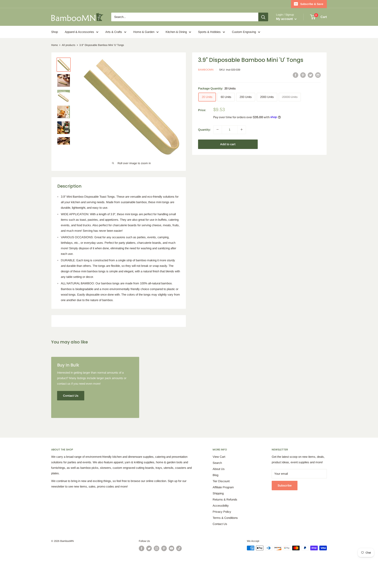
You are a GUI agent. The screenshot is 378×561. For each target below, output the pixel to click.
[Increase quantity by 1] (241, 129)
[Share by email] (318, 75)
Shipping (218, 493)
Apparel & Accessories (79, 31)
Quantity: (204, 129)
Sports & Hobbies (209, 31)
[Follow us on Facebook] (141, 548)
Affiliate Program (223, 487)
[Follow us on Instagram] (156, 548)
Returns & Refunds (225, 499)
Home (54, 45)
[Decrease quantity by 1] (217, 129)
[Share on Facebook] (295, 75)
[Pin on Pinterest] (303, 75)
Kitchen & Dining (176, 31)
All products (68, 45)
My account (285, 18)
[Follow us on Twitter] (149, 548)
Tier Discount (221, 481)
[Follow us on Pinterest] (164, 548)
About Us (219, 469)
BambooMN (205, 69)
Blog (215, 475)
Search (217, 462)
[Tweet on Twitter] (310, 75)
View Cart (219, 456)
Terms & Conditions (225, 517)
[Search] (263, 17)
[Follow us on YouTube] (171, 548)
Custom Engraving (244, 31)
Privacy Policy (222, 511)
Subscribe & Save (311, 4)
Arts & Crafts (113, 31)
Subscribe (285, 485)
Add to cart (227, 144)
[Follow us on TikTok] (179, 548)
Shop (54, 31)
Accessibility (221, 505)
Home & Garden (143, 31)
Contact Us (220, 524)
